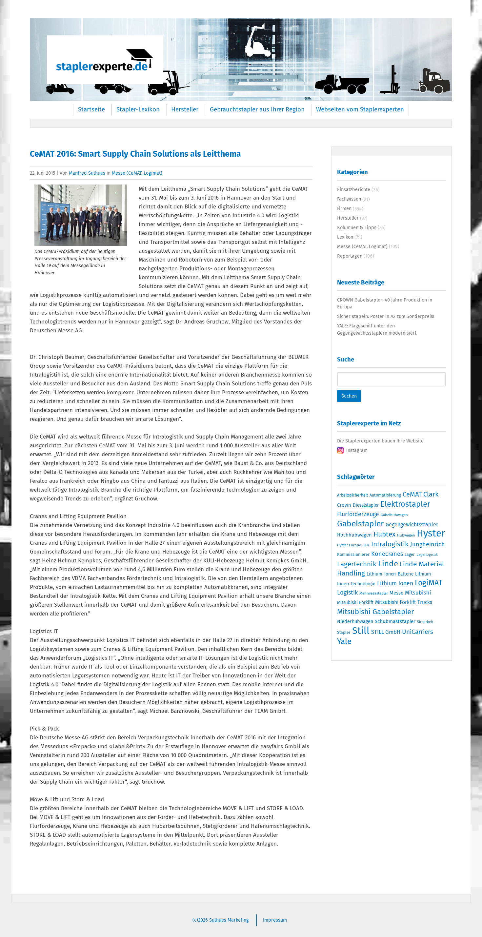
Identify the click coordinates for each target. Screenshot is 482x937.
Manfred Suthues (87, 173)
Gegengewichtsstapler (412, 524)
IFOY (366, 545)
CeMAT (412, 494)
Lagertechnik (356, 564)
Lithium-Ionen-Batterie (390, 574)
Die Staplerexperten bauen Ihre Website (380, 441)
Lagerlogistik (427, 554)
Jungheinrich (427, 544)
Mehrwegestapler (373, 593)
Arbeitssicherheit (352, 495)
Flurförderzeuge (358, 514)
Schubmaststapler (395, 621)
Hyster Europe (349, 545)
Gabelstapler (360, 524)
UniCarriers (417, 631)
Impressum (275, 920)
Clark (430, 494)
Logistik (347, 592)
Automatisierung (385, 495)
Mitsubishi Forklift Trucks (403, 602)
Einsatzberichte (353, 189)
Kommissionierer (353, 554)
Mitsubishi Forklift (355, 602)
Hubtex (384, 534)
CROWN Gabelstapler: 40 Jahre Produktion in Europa (384, 303)
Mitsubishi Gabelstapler (375, 611)
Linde (388, 563)
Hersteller (184, 109)
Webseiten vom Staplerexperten (360, 109)
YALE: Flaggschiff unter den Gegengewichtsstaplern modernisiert (376, 329)
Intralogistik (390, 544)
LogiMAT (428, 582)
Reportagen (349, 256)
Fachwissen (349, 199)
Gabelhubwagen (394, 515)
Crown (344, 505)
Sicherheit (425, 622)
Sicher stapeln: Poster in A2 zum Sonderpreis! (385, 316)
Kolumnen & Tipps (356, 227)
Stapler (344, 632)
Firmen (344, 208)
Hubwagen (406, 535)
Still (361, 630)
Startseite (91, 109)
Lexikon (345, 237)
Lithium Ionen (395, 583)
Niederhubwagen (355, 621)
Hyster (431, 533)
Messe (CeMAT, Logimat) (137, 173)
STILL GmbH (385, 632)
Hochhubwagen (354, 535)
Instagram (357, 450)
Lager (410, 554)
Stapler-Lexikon (138, 109)
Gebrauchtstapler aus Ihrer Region (257, 109)
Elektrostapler (405, 504)
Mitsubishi (418, 593)
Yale (344, 641)
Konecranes (387, 553)
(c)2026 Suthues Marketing (220, 920)
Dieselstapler (366, 505)
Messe (396, 593)
